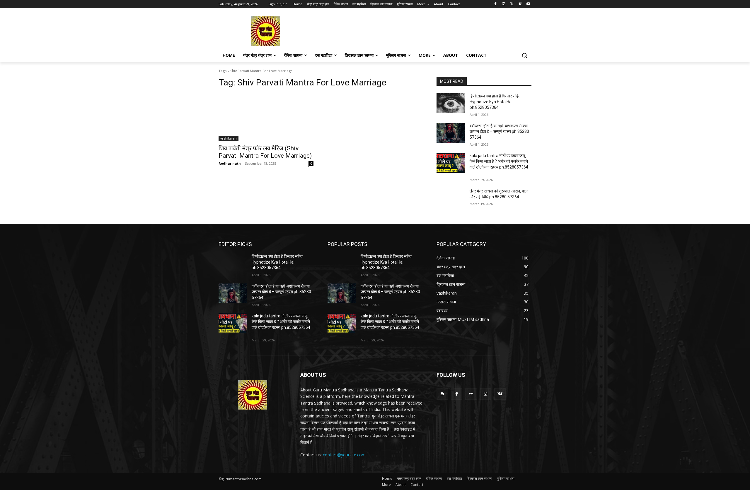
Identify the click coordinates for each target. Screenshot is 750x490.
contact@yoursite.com (344, 455)
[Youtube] (528, 4)
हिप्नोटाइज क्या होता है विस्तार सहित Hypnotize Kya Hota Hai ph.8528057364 (495, 102)
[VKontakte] (500, 394)
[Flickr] (471, 394)
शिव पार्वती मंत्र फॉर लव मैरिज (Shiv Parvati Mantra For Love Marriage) (265, 152)
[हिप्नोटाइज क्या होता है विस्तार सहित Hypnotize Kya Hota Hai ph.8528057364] (451, 103)
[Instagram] (503, 4)
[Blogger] (442, 394)
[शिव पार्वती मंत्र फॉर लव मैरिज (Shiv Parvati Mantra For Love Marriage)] (266, 117)
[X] (512, 4)
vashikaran (228, 138)
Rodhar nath (230, 163)
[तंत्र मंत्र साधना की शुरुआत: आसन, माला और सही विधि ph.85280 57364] (451, 198)
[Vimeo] (520, 4)
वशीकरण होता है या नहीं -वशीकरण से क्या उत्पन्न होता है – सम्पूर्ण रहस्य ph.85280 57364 (499, 131)
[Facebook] (495, 4)
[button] (524, 55)
